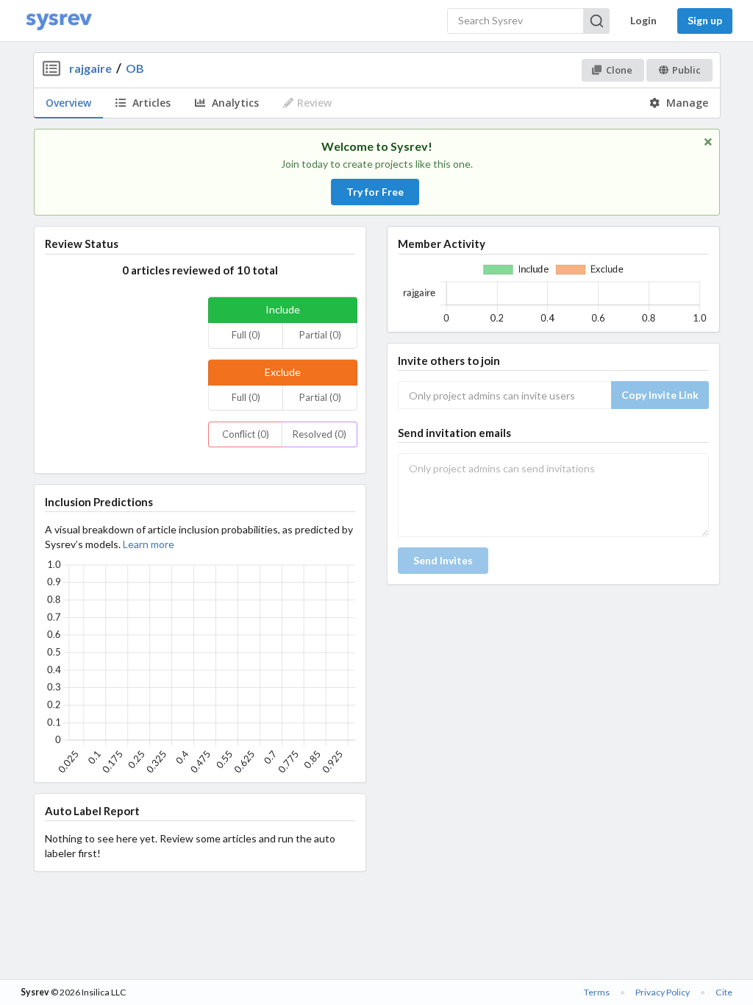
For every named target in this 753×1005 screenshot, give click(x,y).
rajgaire (90, 68)
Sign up (705, 20)
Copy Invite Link (660, 394)
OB (135, 68)
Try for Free (375, 191)
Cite (723, 992)
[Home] (59, 21)
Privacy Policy (662, 992)
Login (643, 20)
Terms (597, 992)
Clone (619, 70)
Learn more (148, 544)
